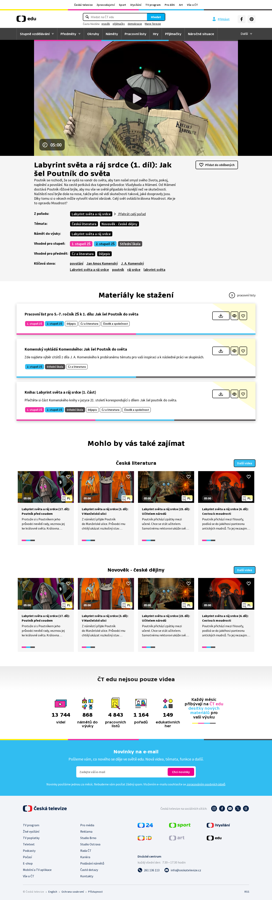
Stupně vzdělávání (35, 34)
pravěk (106, 24)
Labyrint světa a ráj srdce (91, 214)
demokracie (135, 24)
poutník (118, 269)
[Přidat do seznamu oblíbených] (243, 315)
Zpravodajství (106, 5)
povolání (76, 263)
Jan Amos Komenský (102, 263)
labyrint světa (154, 269)
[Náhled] (234, 315)
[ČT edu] (26, 20)
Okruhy (93, 34)
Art (181, 5)
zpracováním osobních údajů (206, 784)
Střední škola (130, 244)
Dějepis (104, 254)
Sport (122, 5)
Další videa (244, 463)
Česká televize (83, 5)
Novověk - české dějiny (119, 224)
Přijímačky (173, 34)
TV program (153, 5)
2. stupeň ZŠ (105, 244)
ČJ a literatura (83, 254)
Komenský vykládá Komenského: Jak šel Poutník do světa (75, 349)
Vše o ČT (192, 5)
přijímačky (119, 24)
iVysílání (136, 5)
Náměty (112, 34)
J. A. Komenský (132, 263)
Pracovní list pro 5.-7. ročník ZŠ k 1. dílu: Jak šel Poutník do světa (81, 313)
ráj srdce (133, 269)
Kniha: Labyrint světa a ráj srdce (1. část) (60, 392)
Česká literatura (84, 224)
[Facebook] (242, 19)
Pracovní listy (135, 34)
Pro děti (170, 5)
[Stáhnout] (221, 315)
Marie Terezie (153, 24)
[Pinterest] (251, 19)
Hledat (156, 17)
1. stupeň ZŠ (81, 244)
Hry (156, 34)
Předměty (68, 34)
